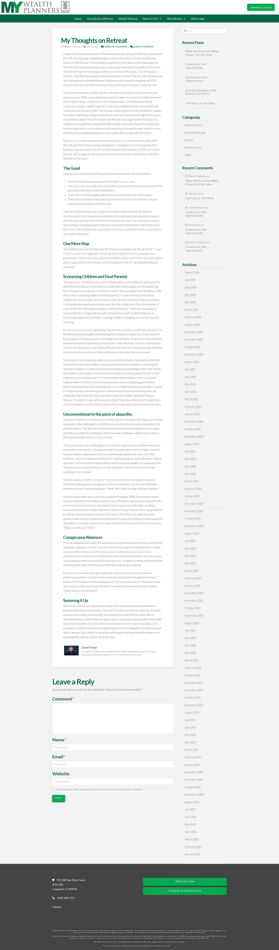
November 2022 (194, 600)
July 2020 (190, 809)
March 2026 (191, 309)
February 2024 (193, 488)
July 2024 (190, 451)
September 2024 (194, 436)
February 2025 (193, 406)
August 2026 (192, 272)
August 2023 (192, 533)
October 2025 (193, 346)
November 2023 (194, 511)
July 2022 (190, 630)
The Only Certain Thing (200, 103)
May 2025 (190, 384)
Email (58, 756)
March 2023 (191, 570)
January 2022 (192, 675)
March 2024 (191, 481)
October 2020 (193, 787)
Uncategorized (193, 147)
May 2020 (190, 824)
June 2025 (190, 376)
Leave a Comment (143, 46)
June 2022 (190, 637)
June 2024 (190, 458)
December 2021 (194, 682)
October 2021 (193, 697)
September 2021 (194, 705)
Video (188, 154)
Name (59, 739)
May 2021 (190, 734)
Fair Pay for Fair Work (199, 198)
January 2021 (192, 764)
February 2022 (193, 667)
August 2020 (192, 801)
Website (60, 773)
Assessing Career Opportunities (196, 79)
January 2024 (192, 496)
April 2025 (190, 391)
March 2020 (191, 839)
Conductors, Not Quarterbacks (196, 65)
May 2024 (190, 466)
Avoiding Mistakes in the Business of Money (201, 92)
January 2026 (192, 324)
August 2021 (192, 712)
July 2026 (190, 279)
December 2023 (194, 503)
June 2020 (190, 816)
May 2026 (190, 294)
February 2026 (193, 317)
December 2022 (194, 593)
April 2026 (190, 302)
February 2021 (193, 757)
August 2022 (192, 622)
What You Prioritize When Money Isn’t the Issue (202, 53)
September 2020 (194, 794)
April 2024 (190, 473)
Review (189, 139)
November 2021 (194, 690)
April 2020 (190, 831)
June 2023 (190, 548)
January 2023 (192, 585)
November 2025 (194, 339)
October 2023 (193, 518)
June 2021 (190, 727)
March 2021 (191, 749)
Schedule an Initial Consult (185, 890)
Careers (56, 906)
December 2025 (194, 332)
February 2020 (193, 846)
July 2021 (190, 719)
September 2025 (194, 354)
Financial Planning (115, 46)
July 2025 (190, 369)
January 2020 (192, 854)
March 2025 (191, 399)
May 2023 (190, 555)
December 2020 (194, 772)
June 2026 (190, 287)
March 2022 (191, 660)
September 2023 (194, 525)
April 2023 (190, 563)
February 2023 (193, 578)
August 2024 (192, 443)
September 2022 (194, 615)
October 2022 (193, 608)
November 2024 (194, 421)
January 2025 (192, 414)
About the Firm (193, 124)
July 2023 (190, 540)
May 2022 (190, 645)
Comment (63, 699)
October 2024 (193, 428)
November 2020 (194, 779)
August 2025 (192, 361)
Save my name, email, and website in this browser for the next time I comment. (99, 789)
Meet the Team (184, 881)
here (173, 946)
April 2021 (190, 742)
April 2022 (190, 652)
